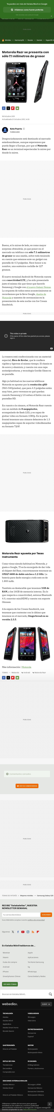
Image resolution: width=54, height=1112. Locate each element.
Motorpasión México (36, 1095)
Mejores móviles (26, 895)
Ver (28, 786)
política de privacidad (36, 920)
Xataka (5, 1017)
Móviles (8, 40)
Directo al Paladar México (13, 1095)
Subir (44, 1004)
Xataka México (8, 1084)
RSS (33, 931)
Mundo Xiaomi (8, 1031)
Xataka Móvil (8, 1020)
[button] (17, 128)
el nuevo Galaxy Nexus (38, 287)
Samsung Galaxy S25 (45, 895)
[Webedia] (10, 1005)
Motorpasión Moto (35, 1052)
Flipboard (13, 108)
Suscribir (46, 914)
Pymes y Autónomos (36, 1068)
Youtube (23, 931)
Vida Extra (32, 1020)
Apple (30, 952)
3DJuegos (31, 1017)
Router (30, 40)
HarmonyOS (19, 40)
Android (26, 672)
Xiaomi (5, 957)
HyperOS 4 (50, 40)
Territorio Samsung (36, 962)
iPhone (6, 971)
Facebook (4, 108)
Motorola (26, 667)
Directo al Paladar (10, 1049)
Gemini (39, 40)
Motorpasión (33, 1049)
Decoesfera (7, 1068)
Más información (30, 1109)
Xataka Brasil (8, 1088)
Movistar (6, 952)
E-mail (17, 108)
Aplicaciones (33, 957)
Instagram (28, 931)
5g (29, 967)
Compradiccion (9, 1072)
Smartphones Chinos (11, 976)
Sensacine (32, 1033)
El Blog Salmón (33, 1065)
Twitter (8, 108)
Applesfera (7, 1024)
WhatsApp (32, 971)
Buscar (50, 994)
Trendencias (7, 1065)
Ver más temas (9, 984)
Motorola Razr (40, 672)
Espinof (31, 1036)
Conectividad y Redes (37, 976)
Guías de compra (10, 962)
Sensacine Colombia (36, 1091)
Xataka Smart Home (10, 1027)
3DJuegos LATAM (34, 1084)
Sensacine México (35, 1088)
